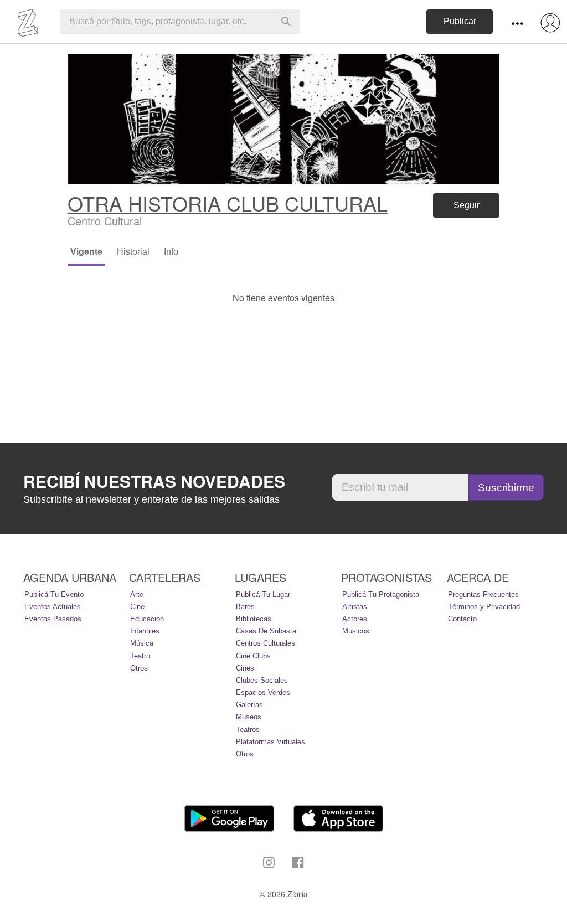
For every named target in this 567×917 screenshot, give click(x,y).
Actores (354, 619)
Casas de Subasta (266, 631)
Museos (248, 717)
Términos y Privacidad (484, 606)
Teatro (140, 656)
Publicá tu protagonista (380, 594)
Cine (137, 606)
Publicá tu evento (54, 594)
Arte (136, 594)
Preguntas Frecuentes (483, 594)
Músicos (355, 631)
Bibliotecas (253, 619)
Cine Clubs (253, 656)
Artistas (354, 606)
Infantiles (144, 631)
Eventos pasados (52, 619)
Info (171, 251)
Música (141, 643)
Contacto (462, 619)
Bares (245, 606)
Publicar (460, 21)
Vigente (86, 251)
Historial (133, 251)
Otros (139, 668)
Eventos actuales (52, 606)
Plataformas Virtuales (270, 742)
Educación (147, 619)
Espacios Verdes (263, 692)
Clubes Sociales (262, 680)
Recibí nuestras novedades (154, 481)
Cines (245, 668)
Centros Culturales (265, 643)
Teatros (248, 729)
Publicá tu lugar (263, 594)
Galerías (249, 704)
